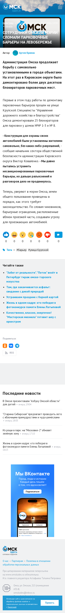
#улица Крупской (38, 250)
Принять (49, 602)
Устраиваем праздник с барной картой (32, 297)
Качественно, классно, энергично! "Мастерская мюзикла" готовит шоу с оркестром (31, 317)
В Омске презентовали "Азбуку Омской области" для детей (31, 402)
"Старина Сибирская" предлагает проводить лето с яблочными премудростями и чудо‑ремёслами (32, 415)
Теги (9, 250)
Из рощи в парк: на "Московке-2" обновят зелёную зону (27, 432)
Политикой (12, 607)
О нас (5, 561)
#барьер (22, 250)
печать (8, 26)
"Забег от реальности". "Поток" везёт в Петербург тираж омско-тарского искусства (32, 277)
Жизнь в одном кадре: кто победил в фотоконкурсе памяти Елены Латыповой (27, 445)
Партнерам (17, 561)
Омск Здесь (12, 7)
